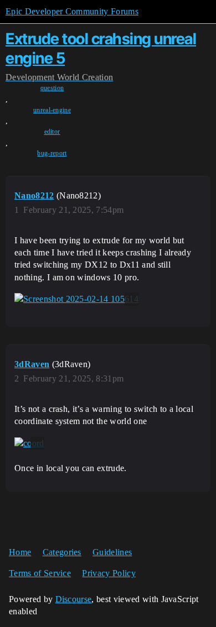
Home (20, 552)
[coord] (29, 443)
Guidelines (112, 552)
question (52, 88)
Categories (62, 552)
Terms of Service (40, 573)
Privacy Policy (108, 573)
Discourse (73, 599)
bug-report (51, 153)
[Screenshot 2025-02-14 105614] (76, 299)
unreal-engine (52, 110)
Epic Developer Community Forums (72, 11)
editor (52, 131)
